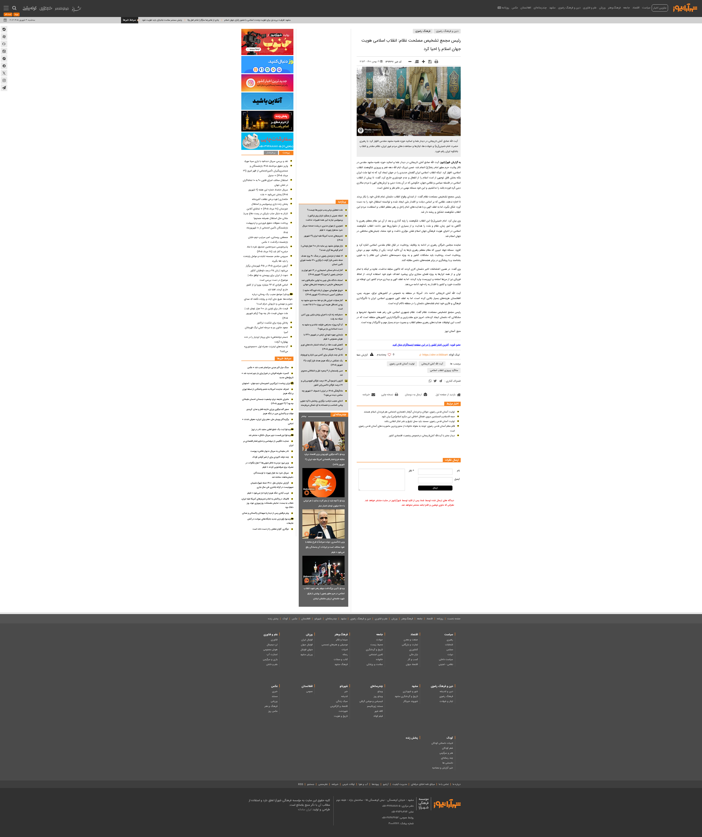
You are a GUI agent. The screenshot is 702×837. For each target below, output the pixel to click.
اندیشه (344, 696)
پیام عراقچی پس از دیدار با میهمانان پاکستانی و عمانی (265, 513)
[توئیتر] (435, 381)
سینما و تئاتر (342, 640)
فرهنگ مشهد (341, 664)
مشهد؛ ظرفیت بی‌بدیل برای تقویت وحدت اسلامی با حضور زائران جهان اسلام (300, 20)
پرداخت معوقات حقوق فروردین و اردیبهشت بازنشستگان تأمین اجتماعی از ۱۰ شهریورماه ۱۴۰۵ (267, 228)
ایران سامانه (304, 809)
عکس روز (273, 711)
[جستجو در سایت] (14, 8)
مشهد (552, 7)
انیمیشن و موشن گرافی (371, 701)
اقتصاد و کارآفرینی (339, 706)
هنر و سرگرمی (446, 753)
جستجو (310, 784)
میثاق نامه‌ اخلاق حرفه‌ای (423, 784)
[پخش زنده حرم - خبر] (267, 121)
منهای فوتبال (307, 650)
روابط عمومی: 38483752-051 (398, 818)
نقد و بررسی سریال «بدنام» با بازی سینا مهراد (266, 161)
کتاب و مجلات (341, 660)
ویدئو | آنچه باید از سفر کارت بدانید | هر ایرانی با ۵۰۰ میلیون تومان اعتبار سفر (324, 503)
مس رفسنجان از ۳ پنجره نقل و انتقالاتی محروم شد (322, 373)
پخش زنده (273, 619)
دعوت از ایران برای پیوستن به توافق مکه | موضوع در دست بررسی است (268, 277)
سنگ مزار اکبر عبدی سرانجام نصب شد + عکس (268, 367)
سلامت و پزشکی (375, 664)
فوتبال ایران (307, 640)
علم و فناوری (590, 7)
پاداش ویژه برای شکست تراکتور (272, 323)
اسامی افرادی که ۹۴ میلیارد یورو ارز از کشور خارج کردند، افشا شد (267, 287)
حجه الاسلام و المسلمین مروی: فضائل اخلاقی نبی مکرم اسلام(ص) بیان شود (418, 417)
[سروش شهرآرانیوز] (4, 66)
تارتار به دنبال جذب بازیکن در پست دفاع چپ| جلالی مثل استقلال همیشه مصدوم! (266, 216)
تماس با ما (444, 784)
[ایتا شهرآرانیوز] (4, 51)
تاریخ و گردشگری (374, 650)
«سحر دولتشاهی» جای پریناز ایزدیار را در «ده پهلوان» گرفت (266, 339)
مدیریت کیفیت (399, 784)
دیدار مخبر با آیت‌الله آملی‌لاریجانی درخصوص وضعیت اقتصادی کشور (422, 436)
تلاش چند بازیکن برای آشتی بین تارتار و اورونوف (321, 355)
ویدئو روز (378, 696)
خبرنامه (366, 395)
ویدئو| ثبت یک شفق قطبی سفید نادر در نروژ (271, 429)
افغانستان (525, 7)
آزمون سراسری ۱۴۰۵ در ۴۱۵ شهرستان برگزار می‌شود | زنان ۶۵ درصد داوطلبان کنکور (267, 268)
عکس (515, 7)
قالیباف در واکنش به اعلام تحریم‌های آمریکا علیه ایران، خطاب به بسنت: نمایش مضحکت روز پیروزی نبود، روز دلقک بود (267, 503)
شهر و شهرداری (410, 692)
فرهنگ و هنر (271, 706)
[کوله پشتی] (30, 9)
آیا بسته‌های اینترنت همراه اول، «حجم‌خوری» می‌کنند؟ (266, 349)
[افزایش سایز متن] (422, 62)
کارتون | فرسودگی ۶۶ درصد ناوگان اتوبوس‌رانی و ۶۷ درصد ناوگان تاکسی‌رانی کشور (322, 383)
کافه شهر (379, 711)
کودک (285, 619)
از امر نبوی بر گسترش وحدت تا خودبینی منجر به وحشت (155, 20)
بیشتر (302, 415)
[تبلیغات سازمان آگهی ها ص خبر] (267, 141)
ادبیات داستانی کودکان (442, 743)
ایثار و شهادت (446, 701)
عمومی (309, 692)
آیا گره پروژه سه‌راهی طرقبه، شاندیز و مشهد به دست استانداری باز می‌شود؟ (322, 327)
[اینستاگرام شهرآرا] (4, 80)
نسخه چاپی (387, 395)
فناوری (274, 640)
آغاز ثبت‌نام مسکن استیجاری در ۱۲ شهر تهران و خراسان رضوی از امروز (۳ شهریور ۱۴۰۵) (322, 272)
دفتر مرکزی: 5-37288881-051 (398, 806)
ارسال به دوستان (413, 395)
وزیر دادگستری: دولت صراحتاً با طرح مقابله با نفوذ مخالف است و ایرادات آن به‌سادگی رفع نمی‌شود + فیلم (325, 547)
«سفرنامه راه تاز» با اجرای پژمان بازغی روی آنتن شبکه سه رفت (322, 317)
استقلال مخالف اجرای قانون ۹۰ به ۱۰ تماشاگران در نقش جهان (265, 182)
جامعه (626, 7)
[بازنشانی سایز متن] (415, 62)
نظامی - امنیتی (446, 664)
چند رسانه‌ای (447, 758)
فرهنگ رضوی (422, 31)
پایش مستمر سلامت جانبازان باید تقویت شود (205, 20)
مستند (275, 696)
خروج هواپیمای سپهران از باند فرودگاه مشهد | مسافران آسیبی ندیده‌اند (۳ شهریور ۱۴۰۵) (323, 292)
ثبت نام (8, 14)
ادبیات (344, 650)
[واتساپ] (430, 381)
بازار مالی (413, 655)
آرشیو (385, 784)
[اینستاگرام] (267, 83)
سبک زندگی (342, 701)
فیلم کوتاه (378, 716)
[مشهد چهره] (45, 10)
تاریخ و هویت (341, 716)
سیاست (646, 7)
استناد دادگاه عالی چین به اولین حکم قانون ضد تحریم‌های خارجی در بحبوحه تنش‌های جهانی (322, 282)
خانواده (379, 660)
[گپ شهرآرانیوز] (4, 58)
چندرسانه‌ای (540, 7)
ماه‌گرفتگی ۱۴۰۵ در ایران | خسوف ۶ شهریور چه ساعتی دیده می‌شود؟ (322, 393)
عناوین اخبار (660, 8)
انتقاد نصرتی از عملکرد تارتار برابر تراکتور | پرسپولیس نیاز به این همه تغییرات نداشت (324, 218)
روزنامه (505, 7)
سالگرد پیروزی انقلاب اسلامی (444, 370)
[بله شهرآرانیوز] (4, 29)
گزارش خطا (362, 355)
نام (458, 470)
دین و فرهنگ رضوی (569, 7)
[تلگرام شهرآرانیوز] (4, 87)
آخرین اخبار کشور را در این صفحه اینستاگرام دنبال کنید (420, 345)
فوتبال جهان (307, 645)
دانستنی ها (447, 763)
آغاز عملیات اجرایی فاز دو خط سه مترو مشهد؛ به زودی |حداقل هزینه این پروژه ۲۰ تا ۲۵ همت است (322, 305)
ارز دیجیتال (272, 645)
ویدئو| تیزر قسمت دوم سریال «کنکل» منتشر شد (270, 435)
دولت (450, 655)
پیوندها (375, 784)
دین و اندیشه (446, 692)
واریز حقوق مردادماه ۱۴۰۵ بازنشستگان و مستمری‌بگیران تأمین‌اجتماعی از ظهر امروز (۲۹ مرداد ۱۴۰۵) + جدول (265, 171)
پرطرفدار (271, 153)
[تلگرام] (440, 381)
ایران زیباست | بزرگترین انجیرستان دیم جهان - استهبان (266, 383)
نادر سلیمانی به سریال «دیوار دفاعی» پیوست (269, 451)
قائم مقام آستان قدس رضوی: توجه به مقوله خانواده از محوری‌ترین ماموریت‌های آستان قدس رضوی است (407, 428)
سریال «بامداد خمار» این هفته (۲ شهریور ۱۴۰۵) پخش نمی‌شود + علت (268, 192)
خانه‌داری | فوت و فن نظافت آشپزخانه (270, 199)
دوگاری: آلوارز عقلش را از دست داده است (271, 529)
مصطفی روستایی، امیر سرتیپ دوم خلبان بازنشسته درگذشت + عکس (268, 239)
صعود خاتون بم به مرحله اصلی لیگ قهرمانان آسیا (266, 330)
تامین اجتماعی (376, 655)
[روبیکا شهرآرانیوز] (4, 44)
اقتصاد (635, 7)
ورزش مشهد (306, 655)
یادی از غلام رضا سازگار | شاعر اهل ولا (246, 20)
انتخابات (449, 645)
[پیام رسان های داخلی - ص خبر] (267, 64)
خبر (346, 692)
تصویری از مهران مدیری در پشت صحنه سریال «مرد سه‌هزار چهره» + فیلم (322, 228)
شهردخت (343, 711)
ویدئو (380, 692)
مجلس (449, 650)
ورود (16, 14)
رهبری (450, 640)
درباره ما (457, 784)
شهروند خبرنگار (410, 701)
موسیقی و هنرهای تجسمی (335, 645)
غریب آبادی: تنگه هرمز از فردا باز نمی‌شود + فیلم (268, 493)
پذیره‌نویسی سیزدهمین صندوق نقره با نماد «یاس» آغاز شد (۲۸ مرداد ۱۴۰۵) (267, 249)
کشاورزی (413, 650)
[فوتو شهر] (62, 9)
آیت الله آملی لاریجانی (432, 364)
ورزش (602, 7)
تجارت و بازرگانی (410, 645)
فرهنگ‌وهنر (614, 7)
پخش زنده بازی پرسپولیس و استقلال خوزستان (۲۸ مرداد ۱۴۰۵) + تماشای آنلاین (267, 206)
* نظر (411, 470)
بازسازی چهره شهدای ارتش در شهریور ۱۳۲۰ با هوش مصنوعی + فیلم (323, 337)
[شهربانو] (76, 10)
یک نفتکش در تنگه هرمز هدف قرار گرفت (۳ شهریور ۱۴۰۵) (323, 363)
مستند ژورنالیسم (375, 706)
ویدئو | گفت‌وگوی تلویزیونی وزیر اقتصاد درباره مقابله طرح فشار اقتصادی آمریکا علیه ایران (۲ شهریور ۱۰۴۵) (324, 459)
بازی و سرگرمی (270, 660)
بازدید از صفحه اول (445, 395)
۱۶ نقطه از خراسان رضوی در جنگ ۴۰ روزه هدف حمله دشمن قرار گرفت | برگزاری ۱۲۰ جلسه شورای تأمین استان (321, 260)
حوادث (379, 640)
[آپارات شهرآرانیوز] (4, 36)
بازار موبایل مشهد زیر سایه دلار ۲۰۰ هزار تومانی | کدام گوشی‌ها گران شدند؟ (322, 248)
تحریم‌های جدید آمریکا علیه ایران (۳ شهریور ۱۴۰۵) (323, 238)
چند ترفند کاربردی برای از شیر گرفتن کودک (270, 457)
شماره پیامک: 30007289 (401, 823)
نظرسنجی (323, 784)
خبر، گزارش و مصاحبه (442, 768)
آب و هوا (363, 784)
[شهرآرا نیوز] (685, 7)
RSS (300, 784)
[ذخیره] (429, 62)
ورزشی (274, 701)
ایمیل (457, 479)
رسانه (345, 655)
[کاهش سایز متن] (409, 62)
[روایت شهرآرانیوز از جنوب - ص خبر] (267, 42)
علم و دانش (272, 664)
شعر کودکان (447, 748)
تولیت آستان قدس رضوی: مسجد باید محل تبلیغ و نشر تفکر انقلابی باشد (419, 421)
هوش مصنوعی (270, 650)
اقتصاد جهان (412, 664)
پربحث (286, 153)
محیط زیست (376, 645)
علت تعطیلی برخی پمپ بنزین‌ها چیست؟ (325, 210)
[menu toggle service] (6, 8)
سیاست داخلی (446, 660)
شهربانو (317, 619)
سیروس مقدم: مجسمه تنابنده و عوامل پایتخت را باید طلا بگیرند (265, 258)
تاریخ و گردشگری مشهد (406, 696)
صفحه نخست (454, 619)
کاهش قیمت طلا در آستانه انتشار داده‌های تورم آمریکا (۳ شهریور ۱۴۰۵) (322, 347)
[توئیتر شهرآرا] (4, 73)
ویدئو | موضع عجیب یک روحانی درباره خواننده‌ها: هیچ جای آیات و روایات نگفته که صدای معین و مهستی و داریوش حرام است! (268, 299)
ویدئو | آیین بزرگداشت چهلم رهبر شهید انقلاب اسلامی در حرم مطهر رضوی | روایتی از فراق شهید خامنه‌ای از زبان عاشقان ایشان (324, 594)
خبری (275, 692)
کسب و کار (413, 660)
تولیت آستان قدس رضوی (402, 364)
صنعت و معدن (411, 640)
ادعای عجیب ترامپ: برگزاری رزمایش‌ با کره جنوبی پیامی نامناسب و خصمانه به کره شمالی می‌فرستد (321, 403)
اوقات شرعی (348, 784)
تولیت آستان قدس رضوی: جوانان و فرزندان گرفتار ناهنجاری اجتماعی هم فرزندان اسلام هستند (409, 412)
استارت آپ (272, 655)
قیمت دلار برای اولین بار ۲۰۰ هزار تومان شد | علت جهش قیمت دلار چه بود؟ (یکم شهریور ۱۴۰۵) (266, 313)
